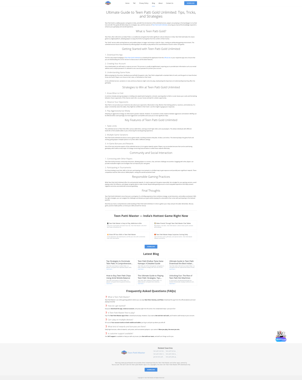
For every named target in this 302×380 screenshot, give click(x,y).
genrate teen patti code (159, 357)
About (160, 3)
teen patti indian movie (159, 354)
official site (167, 58)
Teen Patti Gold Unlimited (159, 25)
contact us (169, 3)
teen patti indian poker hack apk (171, 354)
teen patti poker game (171, 357)
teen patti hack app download (171, 351)
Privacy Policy (143, 3)
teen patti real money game (159, 351)
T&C (134, 3)
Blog (153, 3)
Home (127, 3)
